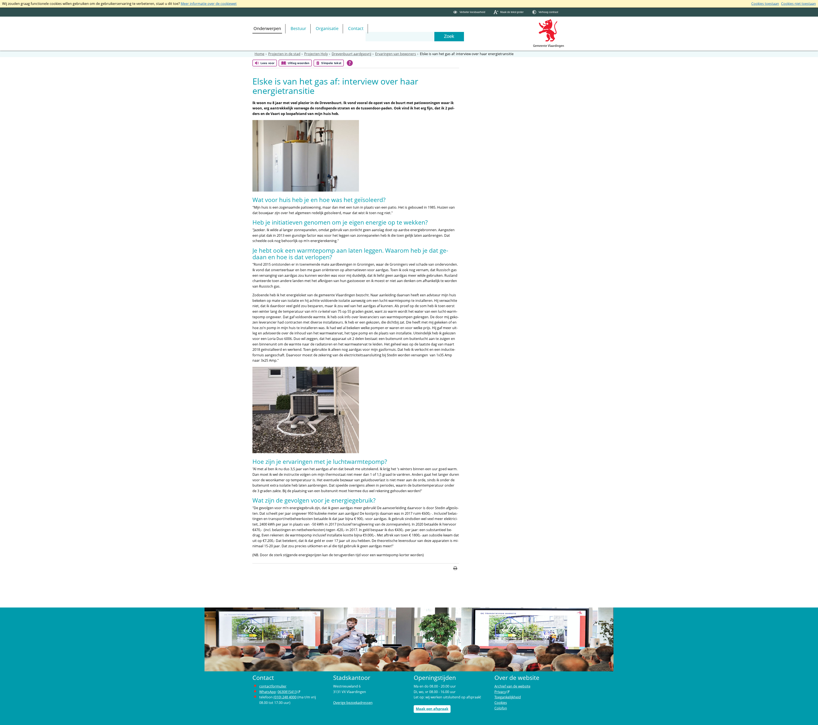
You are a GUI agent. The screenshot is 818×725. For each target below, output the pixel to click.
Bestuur (298, 28)
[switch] (470, 12)
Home (259, 54)
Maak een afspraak (432, 708)
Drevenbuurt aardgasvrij (351, 54)
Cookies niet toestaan (798, 3)
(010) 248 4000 (285, 697)
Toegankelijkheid (507, 697)
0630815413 (287, 691)
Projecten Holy (316, 54)
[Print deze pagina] (455, 568)
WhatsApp (267, 691)
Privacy (500, 691)
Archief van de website (512, 686)
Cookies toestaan (765, 3)
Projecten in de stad (284, 54)
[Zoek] (449, 36)
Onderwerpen (267, 28)
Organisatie (327, 28)
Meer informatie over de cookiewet (209, 3)
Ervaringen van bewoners (395, 54)
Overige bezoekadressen (353, 702)
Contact (355, 28)
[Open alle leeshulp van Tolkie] (350, 63)
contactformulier (273, 686)
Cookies (500, 702)
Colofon (500, 708)
